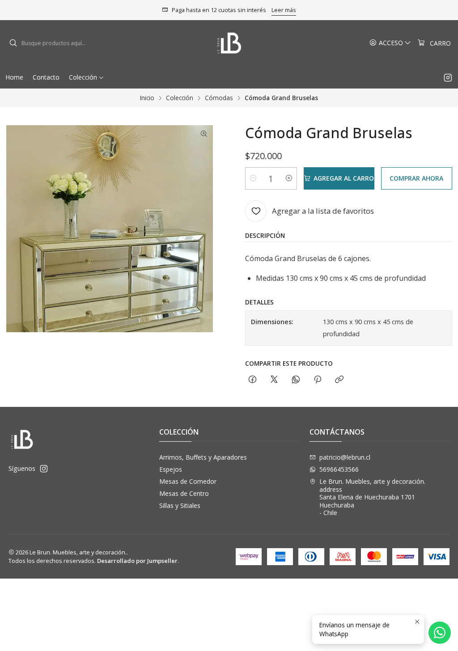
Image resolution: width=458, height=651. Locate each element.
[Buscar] (13, 43)
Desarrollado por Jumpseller (137, 561)
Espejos (170, 469)
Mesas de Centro (184, 493)
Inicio (147, 98)
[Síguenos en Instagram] (448, 77)
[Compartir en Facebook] (252, 380)
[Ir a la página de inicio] (229, 43)
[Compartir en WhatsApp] (295, 380)
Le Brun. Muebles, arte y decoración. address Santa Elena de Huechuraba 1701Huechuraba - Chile (372, 497)
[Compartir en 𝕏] (274, 380)
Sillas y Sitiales (179, 505)
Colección (179, 98)
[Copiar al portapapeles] (339, 380)
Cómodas (219, 98)
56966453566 (339, 469)
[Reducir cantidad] (253, 178)
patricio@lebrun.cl (344, 457)
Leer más (283, 10)
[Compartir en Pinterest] (317, 380)
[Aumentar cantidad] (289, 178)
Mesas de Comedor (187, 481)
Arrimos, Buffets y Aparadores (203, 457)
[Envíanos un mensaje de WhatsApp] (439, 632)
